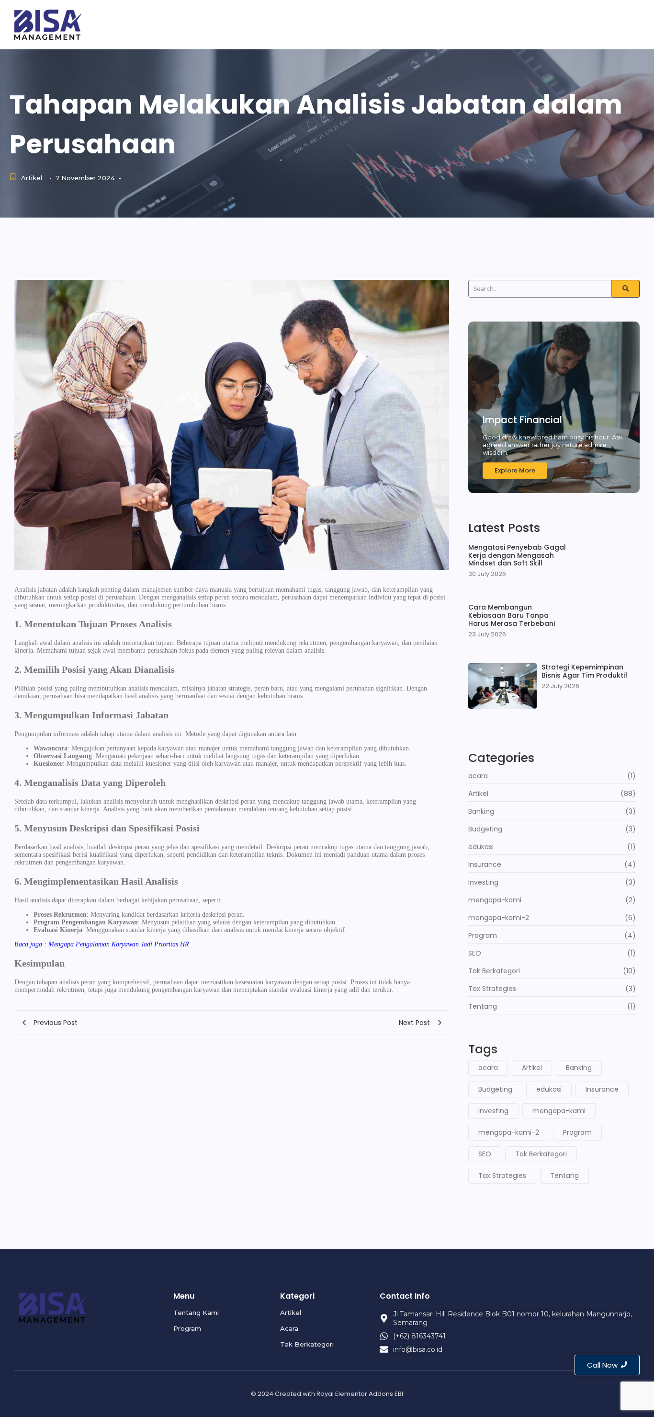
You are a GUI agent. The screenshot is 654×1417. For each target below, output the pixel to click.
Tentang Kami (480, 24)
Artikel (586, 24)
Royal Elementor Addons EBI (359, 1393)
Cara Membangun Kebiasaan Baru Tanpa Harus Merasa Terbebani (511, 615)
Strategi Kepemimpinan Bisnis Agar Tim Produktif (584, 671)
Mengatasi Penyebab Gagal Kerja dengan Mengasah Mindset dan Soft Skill (517, 555)
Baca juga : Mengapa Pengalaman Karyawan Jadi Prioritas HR (101, 944)
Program (541, 24)
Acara (626, 24)
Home (426, 24)
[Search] (626, 289)
